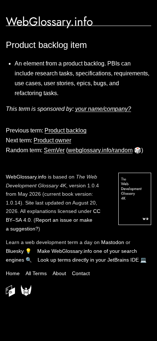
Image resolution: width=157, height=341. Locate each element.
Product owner (52, 140)
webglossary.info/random (100, 150)
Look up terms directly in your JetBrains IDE (88, 260)
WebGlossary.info (49, 21)
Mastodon (112, 242)
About (59, 273)
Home (13, 273)
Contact (81, 273)
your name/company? (103, 109)
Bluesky (15, 251)
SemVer (54, 150)
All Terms (36, 273)
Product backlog (66, 130)
